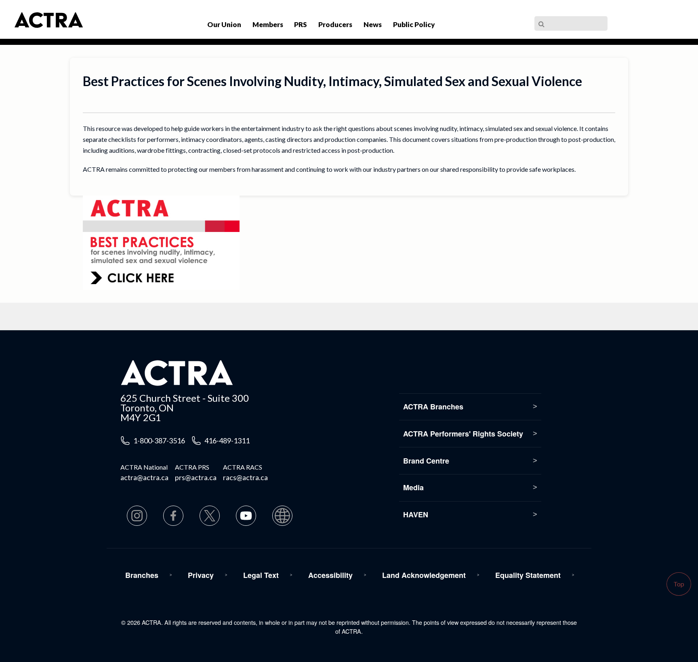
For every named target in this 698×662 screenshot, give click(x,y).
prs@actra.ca (196, 477)
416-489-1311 (227, 440)
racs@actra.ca (245, 477)
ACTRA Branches (433, 406)
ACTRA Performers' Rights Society (463, 433)
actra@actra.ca (144, 477)
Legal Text (261, 575)
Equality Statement (528, 575)
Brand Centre (426, 460)
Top (678, 584)
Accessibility (330, 575)
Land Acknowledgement (424, 575)
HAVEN (415, 514)
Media (413, 487)
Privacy (201, 575)
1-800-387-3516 (159, 440)
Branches (141, 575)
